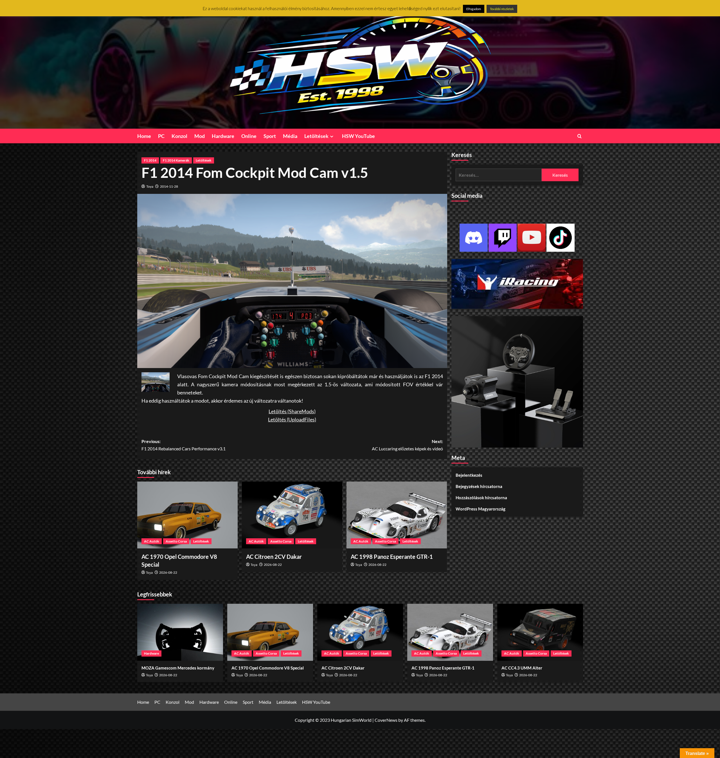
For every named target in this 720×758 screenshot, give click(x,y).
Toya (149, 186)
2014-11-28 (169, 186)
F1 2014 (150, 160)
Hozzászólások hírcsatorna (481, 497)
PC (161, 136)
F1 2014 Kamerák (176, 160)
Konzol (179, 136)
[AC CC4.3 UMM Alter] (540, 632)
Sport (270, 136)
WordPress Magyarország (480, 508)
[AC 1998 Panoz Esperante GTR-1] (396, 515)
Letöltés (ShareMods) (292, 411)
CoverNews (386, 720)
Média (290, 136)
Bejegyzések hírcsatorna (479, 486)
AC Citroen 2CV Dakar (274, 556)
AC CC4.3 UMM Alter (521, 667)
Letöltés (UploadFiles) (292, 419)
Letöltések (316, 136)
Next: (407, 445)
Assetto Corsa (176, 541)
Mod (199, 136)
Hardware (223, 136)
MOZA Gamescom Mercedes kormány (177, 667)
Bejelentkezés (469, 475)
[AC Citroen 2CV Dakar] (292, 515)
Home (144, 136)
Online (248, 136)
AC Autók (151, 541)
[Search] (579, 136)
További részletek (502, 9)
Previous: (183, 445)
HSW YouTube (358, 136)
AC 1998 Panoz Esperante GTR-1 (392, 556)
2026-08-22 (168, 572)
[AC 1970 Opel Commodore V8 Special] (187, 515)
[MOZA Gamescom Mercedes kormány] (180, 632)
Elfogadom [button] (473, 9)
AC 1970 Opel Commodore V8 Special (267, 667)
